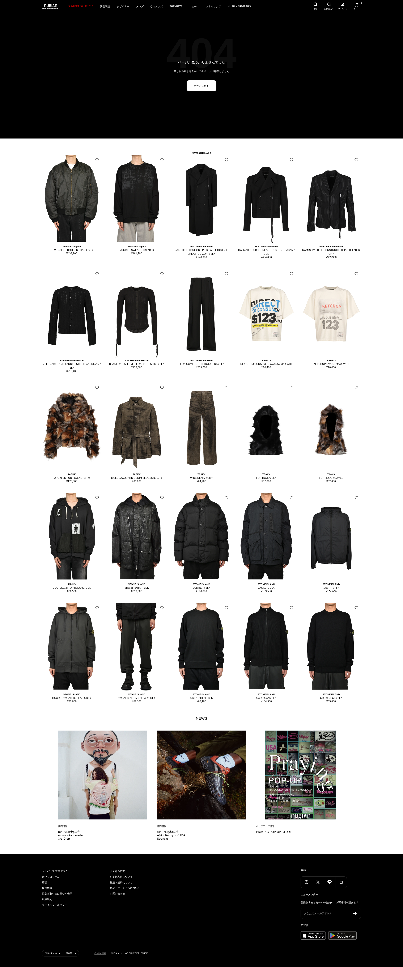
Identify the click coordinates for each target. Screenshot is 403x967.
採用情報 (47, 888)
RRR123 (266, 360)
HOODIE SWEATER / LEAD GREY (71, 698)
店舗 (44, 882)
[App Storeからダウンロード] (313, 935)
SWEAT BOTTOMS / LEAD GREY (137, 698)
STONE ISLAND (136, 584)
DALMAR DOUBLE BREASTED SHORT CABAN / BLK (266, 252)
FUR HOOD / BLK (266, 477)
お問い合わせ (117, 893)
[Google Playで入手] (342, 935)
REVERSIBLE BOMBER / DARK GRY (72, 250)
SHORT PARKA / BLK (136, 587)
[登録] (355, 913)
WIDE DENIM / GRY (201, 477)
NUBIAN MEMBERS (239, 6)
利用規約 (47, 899)
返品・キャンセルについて (125, 888)
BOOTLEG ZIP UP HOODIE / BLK (72, 587)
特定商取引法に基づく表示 (57, 893)
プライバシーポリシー (54, 905)
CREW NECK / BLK (331, 698)
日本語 (69, 953)
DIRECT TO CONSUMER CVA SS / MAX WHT (266, 364)
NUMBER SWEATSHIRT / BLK (136, 250)
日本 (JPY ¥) (51, 953)
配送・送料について (121, 882)
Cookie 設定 (100, 953)
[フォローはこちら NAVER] (341, 882)
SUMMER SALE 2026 (80, 6)
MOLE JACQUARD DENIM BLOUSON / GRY (136, 477)
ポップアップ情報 (265, 826)
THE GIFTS (176, 6)
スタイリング (213, 6)
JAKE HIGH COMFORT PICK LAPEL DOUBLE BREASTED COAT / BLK (201, 252)
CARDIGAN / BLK (266, 698)
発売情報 (62, 826)
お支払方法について (121, 876)
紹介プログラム (51, 876)
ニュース (194, 6)
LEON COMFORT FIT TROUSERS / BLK (201, 364)
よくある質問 (117, 871)
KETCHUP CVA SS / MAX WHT (331, 364)
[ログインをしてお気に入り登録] (97, 160)
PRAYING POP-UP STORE (274, 832)
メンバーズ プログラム (55, 871)
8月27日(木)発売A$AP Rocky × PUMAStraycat (171, 835)
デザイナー (123, 6)
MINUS (72, 584)
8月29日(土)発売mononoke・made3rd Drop (70, 835)
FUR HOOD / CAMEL (331, 477)
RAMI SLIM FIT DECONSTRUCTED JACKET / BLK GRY (331, 252)
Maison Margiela (72, 246)
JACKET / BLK (266, 587)
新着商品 (105, 6)
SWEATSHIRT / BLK (201, 698)
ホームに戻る (201, 85)
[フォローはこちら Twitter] (318, 882)
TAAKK (72, 474)
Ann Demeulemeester (201, 246)
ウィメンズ (156, 6)
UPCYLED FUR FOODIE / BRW (72, 477)
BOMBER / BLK (201, 587)
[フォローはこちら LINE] (329, 882)
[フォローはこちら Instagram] (306, 882)
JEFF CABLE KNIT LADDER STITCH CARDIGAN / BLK (72, 366)
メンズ (140, 6)
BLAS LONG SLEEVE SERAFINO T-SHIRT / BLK (136, 364)
